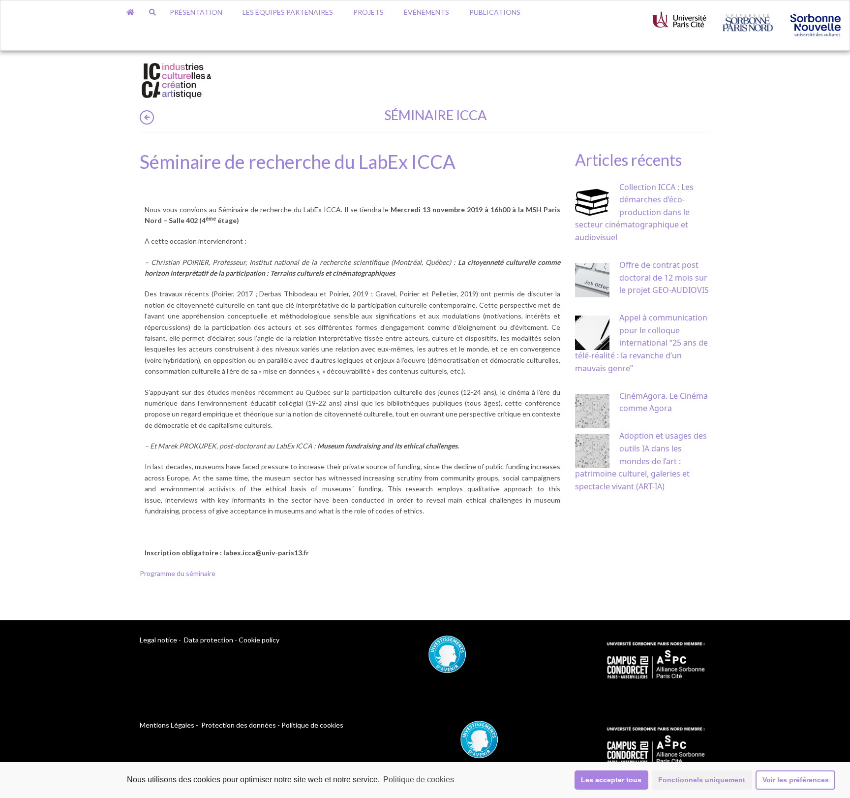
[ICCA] (176, 79)
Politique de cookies (418, 779)
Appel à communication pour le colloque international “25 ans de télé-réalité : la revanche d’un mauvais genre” (641, 342)
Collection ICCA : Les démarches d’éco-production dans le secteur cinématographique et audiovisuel (634, 212)
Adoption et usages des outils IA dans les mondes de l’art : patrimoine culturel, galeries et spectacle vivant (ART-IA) (641, 460)
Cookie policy (259, 640)
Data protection (208, 640)
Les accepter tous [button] (611, 780)
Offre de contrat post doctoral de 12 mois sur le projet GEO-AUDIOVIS (664, 277)
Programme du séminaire (177, 573)
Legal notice (158, 640)
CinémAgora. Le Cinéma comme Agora (663, 402)
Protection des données (238, 725)
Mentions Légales (167, 725)
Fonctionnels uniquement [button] (701, 780)
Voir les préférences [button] (795, 780)
